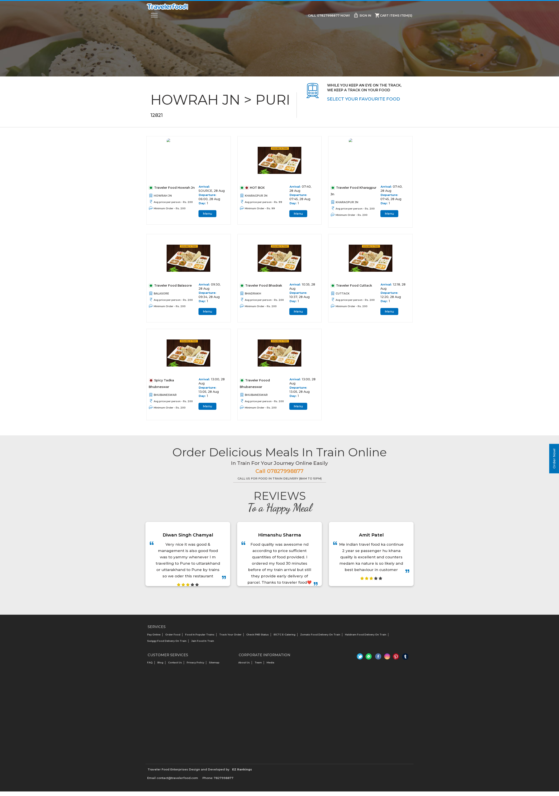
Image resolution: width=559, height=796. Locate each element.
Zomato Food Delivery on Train (320, 634)
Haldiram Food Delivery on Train (365, 634)
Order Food (172, 634)
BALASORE (161, 293)
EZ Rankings (242, 769)
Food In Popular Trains (199, 634)
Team (258, 662)
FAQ (150, 662)
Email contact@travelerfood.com (172, 778)
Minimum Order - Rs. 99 (260, 208)
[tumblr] (405, 657)
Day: (202, 203)
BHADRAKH (253, 293)
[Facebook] (378, 657)
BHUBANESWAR (165, 394)
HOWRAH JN (163, 195)
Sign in (362, 15)
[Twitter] (360, 657)
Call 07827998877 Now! (329, 15)
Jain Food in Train (202, 640)
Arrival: (204, 186)
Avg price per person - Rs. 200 (173, 202)
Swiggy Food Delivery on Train (166, 640)
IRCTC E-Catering (284, 634)
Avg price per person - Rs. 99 (263, 202)
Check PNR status (257, 634)
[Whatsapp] (369, 657)
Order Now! (554, 459)
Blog (160, 662)
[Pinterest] (396, 657)
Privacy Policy (195, 662)
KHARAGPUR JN (256, 195)
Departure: (207, 195)
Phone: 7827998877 (217, 778)
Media (270, 662)
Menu (207, 214)
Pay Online (153, 634)
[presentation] (274, 597)
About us (244, 662)
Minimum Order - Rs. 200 (170, 208)
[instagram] (387, 657)
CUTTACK (343, 293)
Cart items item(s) (393, 15)
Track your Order (230, 634)
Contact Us (175, 662)
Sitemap (214, 662)
